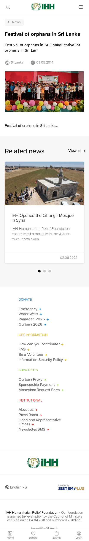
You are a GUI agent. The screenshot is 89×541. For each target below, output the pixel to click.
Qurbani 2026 (30, 324)
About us (26, 409)
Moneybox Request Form (39, 390)
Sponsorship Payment (37, 384)
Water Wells (28, 314)
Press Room (28, 415)
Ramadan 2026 (32, 319)
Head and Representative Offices (40, 422)
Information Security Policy (41, 359)
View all (74, 150)
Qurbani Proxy (30, 379)
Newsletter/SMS (32, 429)
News (16, 22)
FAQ (22, 349)
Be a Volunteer (31, 354)
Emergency (28, 309)
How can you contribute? (39, 344)
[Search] (8, 7)
